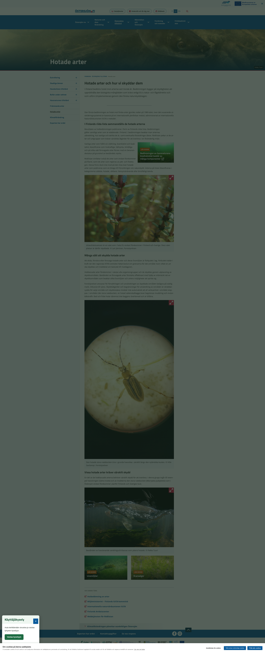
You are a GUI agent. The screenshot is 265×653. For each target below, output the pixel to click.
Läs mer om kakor (139, 649)
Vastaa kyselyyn (14, 637)
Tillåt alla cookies (255, 648)
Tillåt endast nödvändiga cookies (235, 648)
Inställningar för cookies (213, 648)
